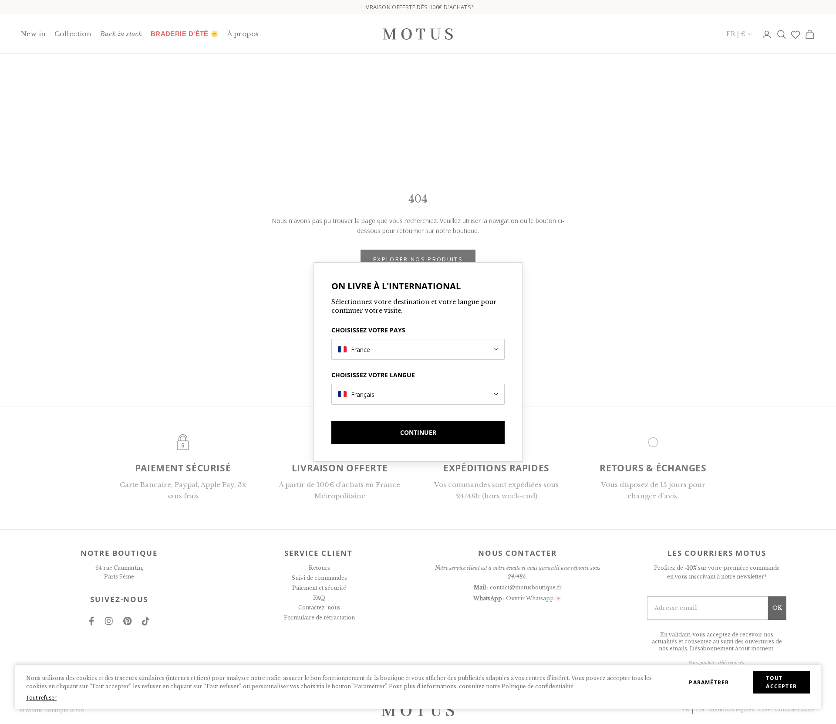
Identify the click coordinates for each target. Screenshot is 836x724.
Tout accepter (781, 682)
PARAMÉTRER (709, 682)
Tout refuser (41, 697)
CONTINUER (418, 432)
